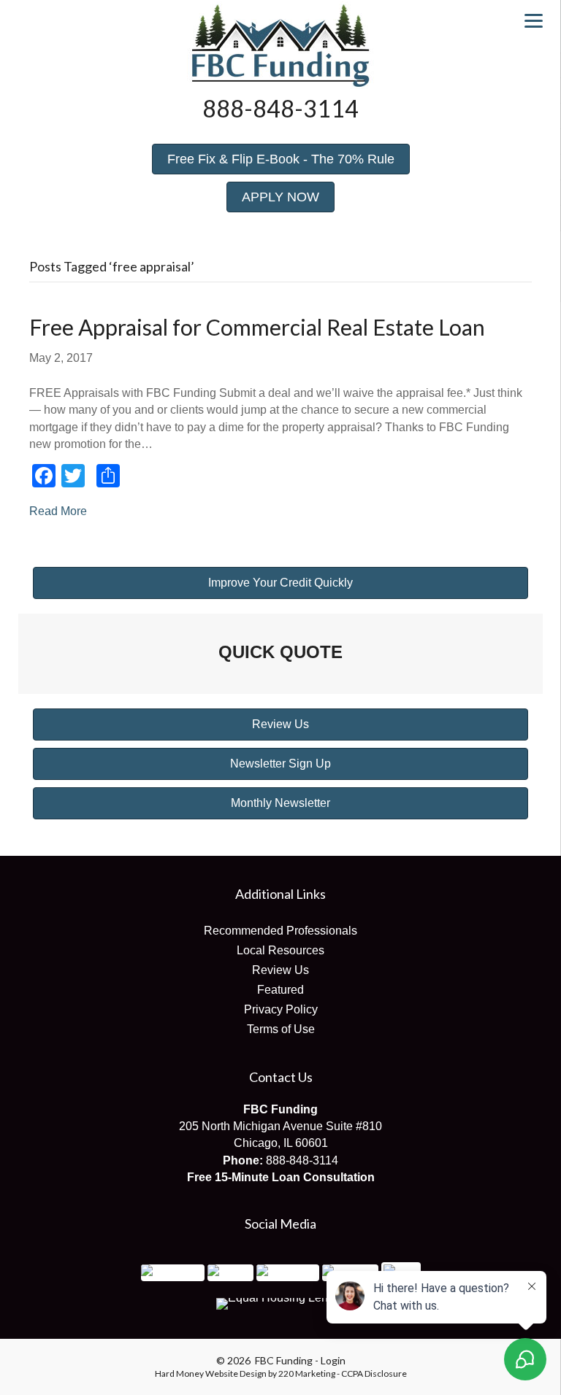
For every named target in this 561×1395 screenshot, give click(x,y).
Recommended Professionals (280, 930)
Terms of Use (281, 1029)
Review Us (280, 970)
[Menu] (533, 20)
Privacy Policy (281, 1009)
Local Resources (280, 950)
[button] (281, 159)
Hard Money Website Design (211, 1373)
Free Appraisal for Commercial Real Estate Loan (257, 327)
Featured (280, 990)
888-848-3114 (302, 1160)
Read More (58, 511)
